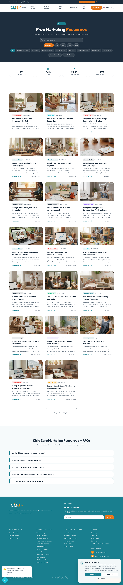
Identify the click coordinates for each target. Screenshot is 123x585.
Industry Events (68, 546)
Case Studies (68, 543)
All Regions (48, 45)
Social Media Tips (55, 55)
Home (24, 7)
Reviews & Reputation (43, 549)
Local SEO (35, 50)
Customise (101, 578)
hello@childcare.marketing (102, 556)
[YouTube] (24, 2)
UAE (70, 45)
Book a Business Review (87, 2)
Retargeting (40, 552)
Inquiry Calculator (69, 533)
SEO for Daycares (42, 535)
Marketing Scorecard (70, 535)
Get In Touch (94, 541)
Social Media (107, 50)
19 (68, 409)
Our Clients (94, 535)
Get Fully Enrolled (32, 7)
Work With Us (95, 538)
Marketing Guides (47, 50)
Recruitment (96, 50)
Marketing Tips (61, 50)
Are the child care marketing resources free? (28, 453)
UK (57, 45)
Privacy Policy (114, 570)
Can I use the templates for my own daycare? (28, 467)
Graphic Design (41, 546)
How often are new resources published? (27, 460)
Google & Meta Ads (42, 538)
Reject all (110, 574)
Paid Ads (71, 50)
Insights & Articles (69, 541)
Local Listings (41, 557)
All (12, 50)
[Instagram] (21, 2)
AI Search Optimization (43, 554)
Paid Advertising (83, 50)
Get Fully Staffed (46, 7)
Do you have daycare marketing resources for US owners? (33, 474)
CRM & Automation (42, 560)
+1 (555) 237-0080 (100, 552)
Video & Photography (43, 543)
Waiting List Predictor (70, 538)
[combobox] (108, 7)
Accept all (93, 574)
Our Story (84, 7)
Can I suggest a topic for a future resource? (28, 481)
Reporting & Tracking (43, 562)
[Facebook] (17, 2)
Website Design (68, 55)
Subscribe (109, 517)
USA (63, 45)
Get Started (96, 7)
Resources (73, 7)
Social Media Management (44, 541)
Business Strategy (22, 50)
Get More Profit (60, 7)
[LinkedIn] (28, 2)
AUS (76, 45)
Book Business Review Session (100, 543)
